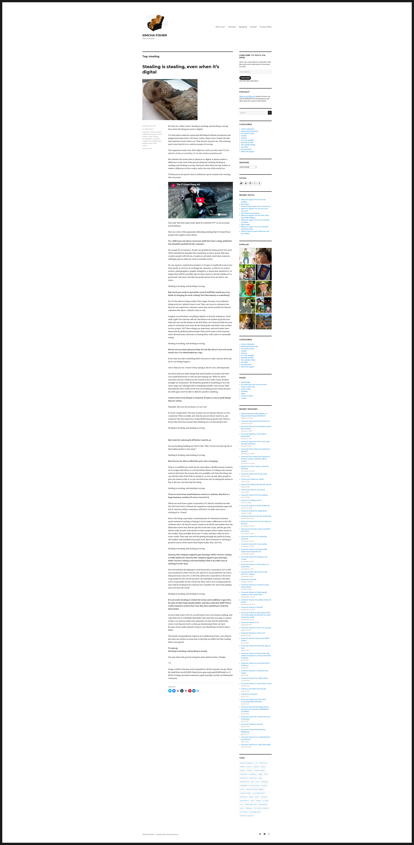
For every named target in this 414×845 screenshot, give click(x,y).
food (266, 774)
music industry (153, 136)
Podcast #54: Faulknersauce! (251, 500)
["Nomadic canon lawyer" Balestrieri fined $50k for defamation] (264, 289)
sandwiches (263, 804)
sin (150, 141)
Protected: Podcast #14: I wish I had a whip (256, 745)
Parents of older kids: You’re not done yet (255, 206)
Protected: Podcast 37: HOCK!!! (251, 607)
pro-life (265, 800)
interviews (253, 778)
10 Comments (147, 148)
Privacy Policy (266, 27)
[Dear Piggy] (247, 305)
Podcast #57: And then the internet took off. (256, 484)
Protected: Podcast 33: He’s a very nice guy (256, 628)
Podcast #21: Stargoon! (249, 694)
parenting (243, 797)
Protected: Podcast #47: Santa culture (254, 544)
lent (252, 782)
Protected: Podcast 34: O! (250, 622)
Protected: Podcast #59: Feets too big (254, 474)
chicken (249, 770)
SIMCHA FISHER (154, 35)
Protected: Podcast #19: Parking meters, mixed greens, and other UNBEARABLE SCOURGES (255, 709)
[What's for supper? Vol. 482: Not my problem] (264, 256)
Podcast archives (247, 396)
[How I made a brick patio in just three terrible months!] (264, 321)
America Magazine (248, 129)
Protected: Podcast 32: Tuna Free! (253, 633)
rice (241, 804)
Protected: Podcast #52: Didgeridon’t (254, 511)
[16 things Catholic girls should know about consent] (247, 321)
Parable (244, 136)
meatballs (243, 785)
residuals (157, 139)
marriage (264, 782)
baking (256, 766)
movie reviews (254, 785)
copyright (145, 132)
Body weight (245, 224)
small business (156, 141)
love (257, 782)
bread (242, 770)
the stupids (244, 812)
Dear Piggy (245, 204)
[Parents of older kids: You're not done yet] (247, 272)
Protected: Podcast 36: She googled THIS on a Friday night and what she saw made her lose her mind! (256, 615)
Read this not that (247, 142)
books (263, 766)
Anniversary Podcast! (248, 579)
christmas (243, 774)
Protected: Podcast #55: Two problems (254, 495)
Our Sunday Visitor (247, 133)
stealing (145, 143)
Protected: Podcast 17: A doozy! (252, 724)
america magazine (246, 763)
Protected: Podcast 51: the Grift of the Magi (256, 516)
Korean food (244, 782)
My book (232, 27)
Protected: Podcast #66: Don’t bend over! (255, 421)
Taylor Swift (152, 143)
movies (264, 785)
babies (242, 766)
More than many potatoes (250, 213)
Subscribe (245, 78)
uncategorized (255, 812)
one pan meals (245, 793)
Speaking (243, 27)
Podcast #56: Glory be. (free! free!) (253, 490)
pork (252, 800)
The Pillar (244, 147)
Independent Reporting (249, 131)
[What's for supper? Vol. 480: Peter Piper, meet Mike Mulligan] (247, 289)
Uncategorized (147, 129)
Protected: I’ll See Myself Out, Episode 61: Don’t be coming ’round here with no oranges (255, 459)
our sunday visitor (259, 793)
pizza (257, 797)
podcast (244, 138)
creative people (155, 132)
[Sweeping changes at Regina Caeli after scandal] (264, 272)
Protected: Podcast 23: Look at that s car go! (256, 684)
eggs (260, 774)
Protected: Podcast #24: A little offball (254, 678)
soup (242, 808)
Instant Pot (244, 778)
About (243, 394)
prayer (258, 800)
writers (144, 145)
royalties (145, 141)
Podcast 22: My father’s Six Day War (253, 689)
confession (252, 774)
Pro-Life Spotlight (247, 140)
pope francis (244, 800)
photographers (147, 139)
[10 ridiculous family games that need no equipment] (247, 256)
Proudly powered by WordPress (167, 834)
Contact (253, 27)
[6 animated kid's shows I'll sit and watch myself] (264, 305)
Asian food (263, 763)
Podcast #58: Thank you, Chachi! (252, 479)
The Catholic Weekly (248, 145)
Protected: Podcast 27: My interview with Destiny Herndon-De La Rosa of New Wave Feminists (256, 656)
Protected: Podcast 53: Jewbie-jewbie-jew (255, 506)
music (242, 789)
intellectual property (149, 134)
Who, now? (220, 27)
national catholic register (255, 789)
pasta (251, 797)
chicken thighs (259, 770)
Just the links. (245, 382)
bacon (249, 766)
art (256, 763)
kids (260, 778)
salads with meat (251, 804)
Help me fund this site (247, 96)
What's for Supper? (247, 152)
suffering (249, 808)
